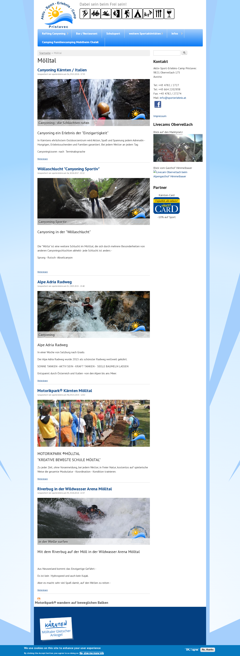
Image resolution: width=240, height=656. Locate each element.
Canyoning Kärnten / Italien (62, 70)
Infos (174, 33)
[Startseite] (58, 15)
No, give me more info (92, 653)
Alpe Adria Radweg (54, 282)
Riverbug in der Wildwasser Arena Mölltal (74, 489)
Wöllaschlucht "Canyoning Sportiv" (68, 169)
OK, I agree (192, 649)
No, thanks (207, 649)
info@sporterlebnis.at (173, 97)
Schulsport (113, 33)
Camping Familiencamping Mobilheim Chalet (70, 42)
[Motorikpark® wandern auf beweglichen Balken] (93, 445)
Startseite (45, 53)
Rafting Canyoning (53, 33)
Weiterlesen (42, 159)
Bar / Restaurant (86, 33)
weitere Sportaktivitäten (145, 33)
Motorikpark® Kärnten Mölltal (64, 390)
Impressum (159, 116)
